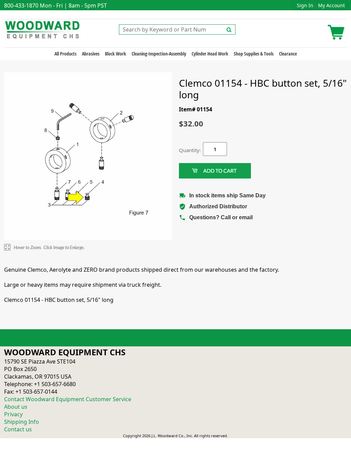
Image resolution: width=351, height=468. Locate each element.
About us (15, 406)
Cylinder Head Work (210, 53)
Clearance (288, 53)
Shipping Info (21, 422)
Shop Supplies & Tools (254, 53)
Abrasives (90, 53)
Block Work (115, 53)
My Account (331, 5)
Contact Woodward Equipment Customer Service (67, 399)
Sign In (305, 5)
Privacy (13, 414)
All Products (65, 53)
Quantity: (186, 150)
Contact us (18, 429)
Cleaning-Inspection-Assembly (159, 53)
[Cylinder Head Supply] (42, 29)
